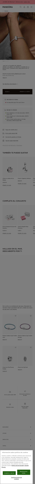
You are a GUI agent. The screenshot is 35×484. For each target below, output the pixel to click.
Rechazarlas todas (23, 472)
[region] (16, 467)
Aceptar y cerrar (9, 473)
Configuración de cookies (16, 478)
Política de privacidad (18, 465)
